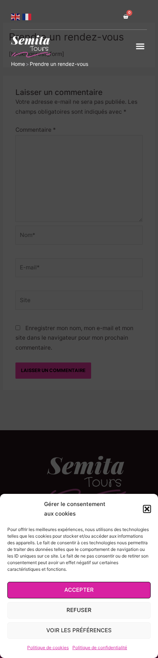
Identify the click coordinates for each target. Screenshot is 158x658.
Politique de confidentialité (99, 647)
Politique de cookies (48, 647)
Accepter (79, 589)
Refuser (79, 609)
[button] (147, 509)
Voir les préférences (79, 630)
